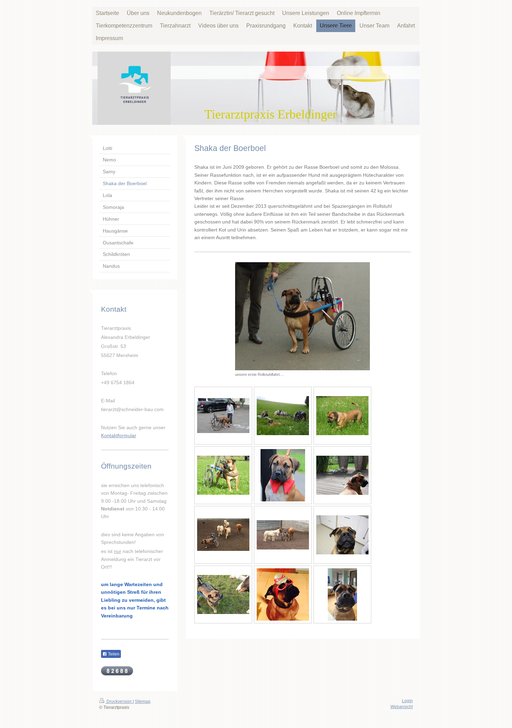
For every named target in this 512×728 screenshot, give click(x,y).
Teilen (113, 654)
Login (407, 700)
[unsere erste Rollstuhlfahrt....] (302, 316)
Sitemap (142, 701)
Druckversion (119, 701)
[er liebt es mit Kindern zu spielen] (223, 415)
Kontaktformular (118, 435)
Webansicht (401, 706)
